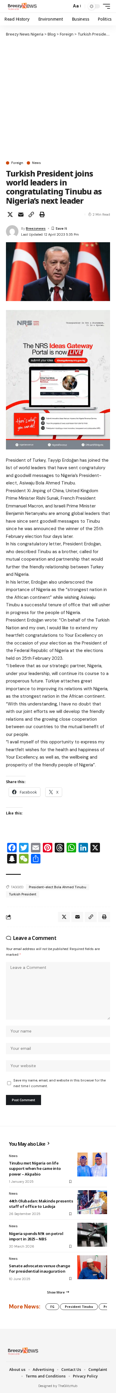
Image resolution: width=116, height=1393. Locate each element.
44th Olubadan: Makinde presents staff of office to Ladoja (41, 1203)
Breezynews (36, 228)
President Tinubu (79, 1307)
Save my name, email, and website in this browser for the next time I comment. (59, 1083)
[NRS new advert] (58, 379)
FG (52, 1307)
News (36, 163)
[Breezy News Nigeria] (21, 6)
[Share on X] (10, 214)
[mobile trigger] (105, 6)
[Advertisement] (58, 98)
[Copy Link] (31, 214)
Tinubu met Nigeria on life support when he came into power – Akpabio (35, 1168)
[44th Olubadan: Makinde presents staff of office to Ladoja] (92, 1202)
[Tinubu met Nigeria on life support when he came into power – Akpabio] (92, 1164)
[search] (65, 6)
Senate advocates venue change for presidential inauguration (39, 1268)
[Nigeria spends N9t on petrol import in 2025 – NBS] (92, 1235)
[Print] (42, 214)
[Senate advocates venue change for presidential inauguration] (92, 1267)
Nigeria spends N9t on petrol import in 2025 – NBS (36, 1236)
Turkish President (22, 894)
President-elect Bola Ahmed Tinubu (57, 887)
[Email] (21, 214)
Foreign (17, 163)
